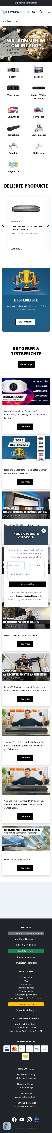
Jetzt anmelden (27, 584)
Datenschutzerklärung (27, 596)
